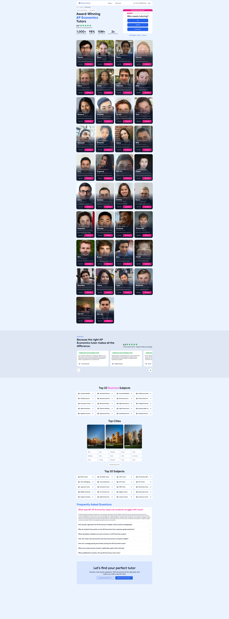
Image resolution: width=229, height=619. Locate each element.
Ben (79, 257)
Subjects (110, 3)
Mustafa (81, 143)
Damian (100, 200)
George (100, 228)
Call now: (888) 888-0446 (140, 3)
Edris (80, 200)
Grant (118, 114)
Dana (99, 57)
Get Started (89, 64)
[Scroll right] (150, 370)
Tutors (77, 7)
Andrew (100, 114)
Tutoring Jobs (118, 3)
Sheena (81, 114)
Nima (118, 57)
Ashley (119, 200)
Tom (118, 285)
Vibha (99, 285)
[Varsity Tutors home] (84, 3)
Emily (99, 86)
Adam (138, 171)
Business (81, 7)
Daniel (80, 57)
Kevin (138, 200)
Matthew (139, 285)
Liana (118, 143)
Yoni (137, 114)
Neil (137, 143)
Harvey (100, 314)
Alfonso (119, 86)
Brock (99, 257)
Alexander (140, 228)
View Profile (80, 64)
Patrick (139, 57)
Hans (80, 86)
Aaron (138, 257)
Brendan (81, 285)
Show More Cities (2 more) (114, 464)
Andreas (81, 228)
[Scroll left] (78, 370)
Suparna (100, 171)
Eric (79, 171)
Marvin (119, 171)
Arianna (100, 143)
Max (137, 86)
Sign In (149, 3)
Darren (80, 314)
